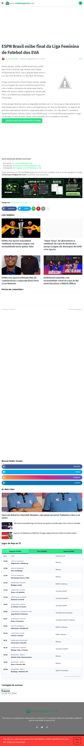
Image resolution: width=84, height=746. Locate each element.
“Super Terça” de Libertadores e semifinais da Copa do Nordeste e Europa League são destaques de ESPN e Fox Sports (63, 245)
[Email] (43, 209)
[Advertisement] (42, 26)
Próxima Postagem (75, 309)
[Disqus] (42, 338)
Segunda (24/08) (15, 551)
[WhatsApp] (34, 209)
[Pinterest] (38, 209)
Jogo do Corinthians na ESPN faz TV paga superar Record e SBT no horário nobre (45, 533)
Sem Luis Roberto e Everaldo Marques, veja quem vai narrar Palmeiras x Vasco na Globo (41, 516)
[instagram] (47, 727)
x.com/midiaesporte (22, 163)
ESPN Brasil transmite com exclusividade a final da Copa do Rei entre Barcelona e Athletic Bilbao (61, 281)
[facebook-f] (37, 727)
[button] (2, 3)
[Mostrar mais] (48, 209)
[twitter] (42, 727)
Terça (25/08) (42, 551)
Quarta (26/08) (69, 551)
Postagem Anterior (9, 309)
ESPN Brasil (15, 202)
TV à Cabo (24, 202)
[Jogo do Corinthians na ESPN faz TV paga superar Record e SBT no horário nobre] (7, 535)
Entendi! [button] (77, 741)
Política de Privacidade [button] (16, 742)
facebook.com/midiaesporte (27, 166)
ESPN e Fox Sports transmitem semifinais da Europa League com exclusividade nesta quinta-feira (18, 244)
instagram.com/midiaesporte (27, 168)
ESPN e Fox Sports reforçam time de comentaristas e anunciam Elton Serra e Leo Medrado (20, 281)
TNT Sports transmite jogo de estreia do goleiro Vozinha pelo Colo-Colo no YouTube (47, 523)
